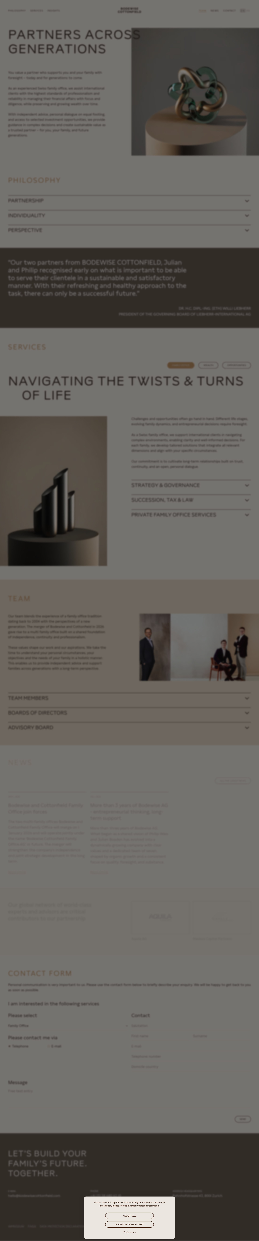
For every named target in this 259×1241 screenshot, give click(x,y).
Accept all (129, 1215)
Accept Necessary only (129, 1224)
